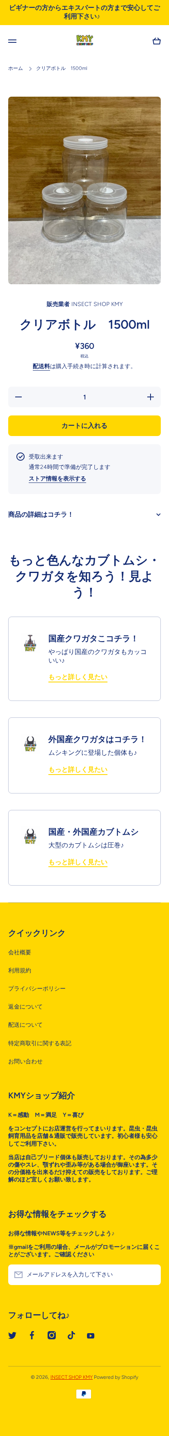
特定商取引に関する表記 (39, 1043)
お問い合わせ (25, 1061)
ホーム (15, 68)
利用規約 (19, 970)
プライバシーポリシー (37, 988)
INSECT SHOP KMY (71, 1377)
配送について (25, 1024)
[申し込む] (150, 1274)
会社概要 (19, 952)
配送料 (41, 366)
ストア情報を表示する (57, 478)
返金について (25, 1006)
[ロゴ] (84, 41)
